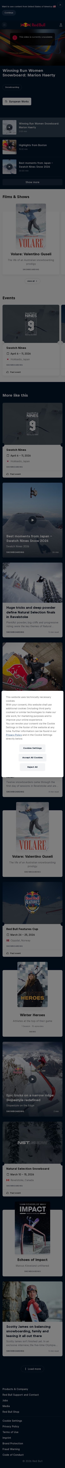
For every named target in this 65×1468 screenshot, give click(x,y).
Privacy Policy (14, 735)
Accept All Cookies (32, 757)
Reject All (32, 767)
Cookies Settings (32, 748)
